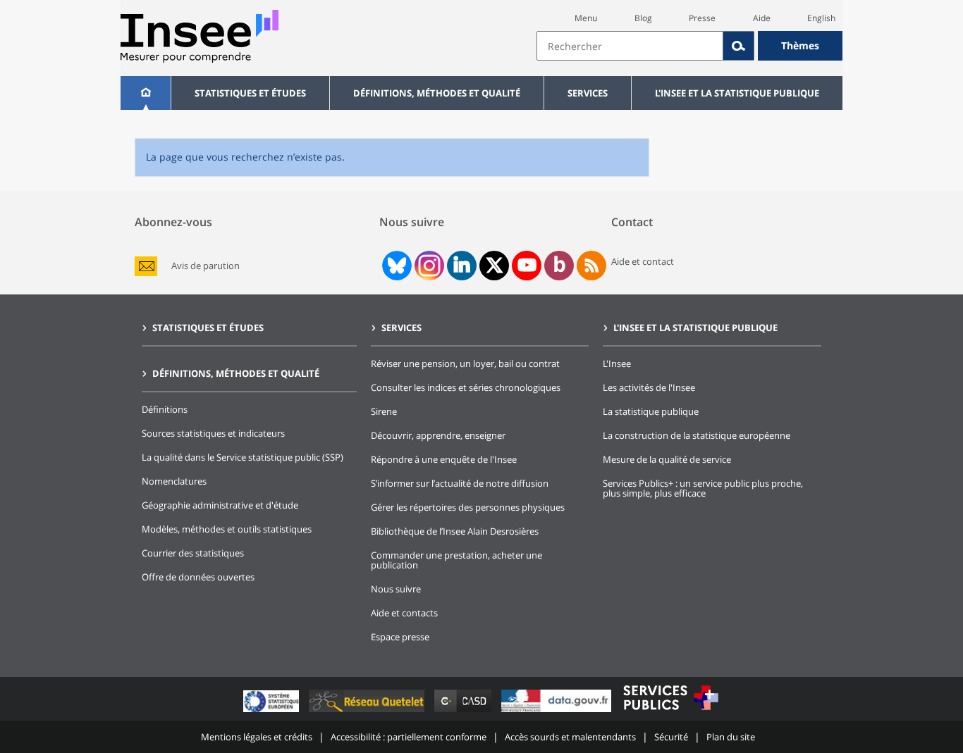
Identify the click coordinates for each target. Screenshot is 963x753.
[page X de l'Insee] (494, 265)
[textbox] (629, 46)
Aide (762, 18)
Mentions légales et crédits (256, 736)
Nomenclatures (174, 481)
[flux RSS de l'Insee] (591, 265)
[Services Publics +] (670, 711)
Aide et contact (642, 261)
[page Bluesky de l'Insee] (395, 265)
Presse (702, 18)
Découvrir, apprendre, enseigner (438, 435)
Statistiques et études (250, 93)
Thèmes (800, 45)
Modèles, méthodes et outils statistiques (227, 529)
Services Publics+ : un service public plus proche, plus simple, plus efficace (703, 488)
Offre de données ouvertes (198, 577)
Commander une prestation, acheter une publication (456, 560)
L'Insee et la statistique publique (737, 93)
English (821, 18)
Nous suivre (396, 589)
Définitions (165, 409)
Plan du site (730, 736)
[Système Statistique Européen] (272, 711)
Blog (643, 18)
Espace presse (400, 636)
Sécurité (671, 736)
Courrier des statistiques (193, 553)
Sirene (384, 411)
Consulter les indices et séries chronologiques (465, 387)
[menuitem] (146, 93)
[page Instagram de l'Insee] (428, 265)
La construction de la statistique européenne (696, 435)
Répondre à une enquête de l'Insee (444, 459)
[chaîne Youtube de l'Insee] (526, 265)
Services (588, 93)
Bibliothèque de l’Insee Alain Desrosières (455, 531)
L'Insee (617, 363)
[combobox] (689, 46)
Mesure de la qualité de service (667, 459)
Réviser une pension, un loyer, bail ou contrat (465, 363)
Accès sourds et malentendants (570, 736)
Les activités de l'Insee (649, 387)
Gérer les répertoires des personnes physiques (468, 507)
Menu (586, 18)
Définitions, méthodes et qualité (436, 93)
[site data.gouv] (557, 711)
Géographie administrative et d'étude (220, 505)
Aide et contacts (404, 612)
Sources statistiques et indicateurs (213, 433)
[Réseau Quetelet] (368, 711)
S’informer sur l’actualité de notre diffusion (459, 483)
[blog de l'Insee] (559, 265)
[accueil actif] (145, 93)
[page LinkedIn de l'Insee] (461, 265)
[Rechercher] (738, 46)
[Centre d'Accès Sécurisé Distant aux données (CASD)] (464, 711)
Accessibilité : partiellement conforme (408, 736)
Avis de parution (205, 265)
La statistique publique (651, 411)
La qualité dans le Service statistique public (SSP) (242, 457)
